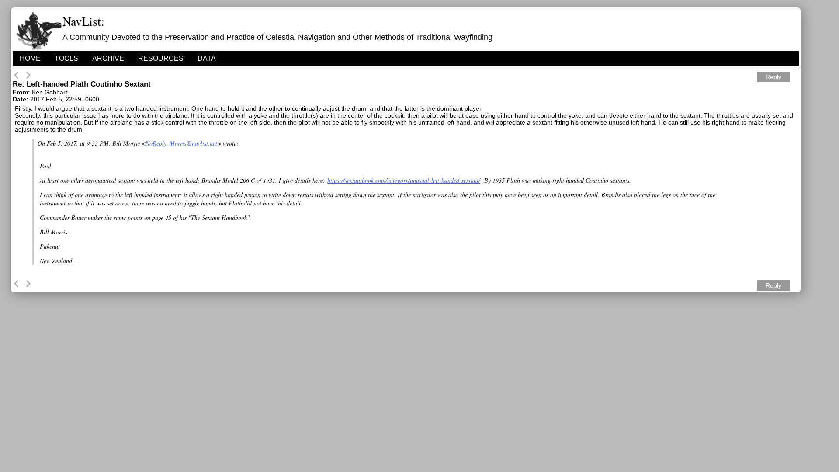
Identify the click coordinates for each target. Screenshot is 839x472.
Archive (108, 58)
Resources (161, 58)
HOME (30, 58)
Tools (66, 58)
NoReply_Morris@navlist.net (181, 143)
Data (207, 58)
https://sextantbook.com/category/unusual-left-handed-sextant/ (403, 180)
